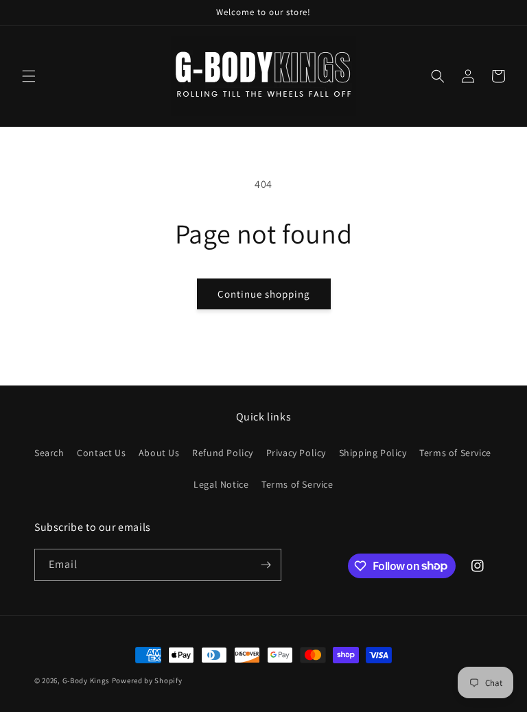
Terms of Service (455, 453)
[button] (29, 76)
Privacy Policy (296, 453)
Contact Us (101, 453)
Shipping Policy (373, 453)
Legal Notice (221, 484)
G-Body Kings (86, 680)
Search (49, 453)
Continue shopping (264, 293)
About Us (159, 453)
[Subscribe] (265, 565)
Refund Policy (222, 453)
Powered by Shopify (147, 680)
